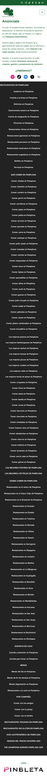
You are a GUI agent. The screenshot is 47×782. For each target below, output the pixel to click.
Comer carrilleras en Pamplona (23, 204)
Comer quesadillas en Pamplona (23, 278)
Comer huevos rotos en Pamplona (23, 428)
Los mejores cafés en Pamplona (23, 371)
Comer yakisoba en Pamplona (23, 312)
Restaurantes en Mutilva (23, 563)
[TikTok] (29, 3)
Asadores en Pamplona (24, 91)
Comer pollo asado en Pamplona (23, 244)
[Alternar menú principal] (42, 12)
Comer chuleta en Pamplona (23, 181)
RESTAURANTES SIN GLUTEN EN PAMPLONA (23, 728)
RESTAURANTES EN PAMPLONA (14, 85)
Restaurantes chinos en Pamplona (23, 129)
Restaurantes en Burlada (23, 525)
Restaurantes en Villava (23, 531)
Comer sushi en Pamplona (23, 289)
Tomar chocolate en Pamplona (23, 416)
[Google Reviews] (39, 3)
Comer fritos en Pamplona (23, 388)
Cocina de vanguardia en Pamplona (23, 117)
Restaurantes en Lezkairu (23, 557)
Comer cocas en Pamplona (23, 405)
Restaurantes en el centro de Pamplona (23, 487)
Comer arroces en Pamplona (23, 221)
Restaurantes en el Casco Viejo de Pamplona (23, 493)
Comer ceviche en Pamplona (23, 255)
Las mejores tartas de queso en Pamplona (23, 377)
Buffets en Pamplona (23, 161)
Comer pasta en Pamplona (23, 394)
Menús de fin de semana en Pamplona (23, 678)
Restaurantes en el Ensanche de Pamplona (23, 500)
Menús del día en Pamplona (23, 672)
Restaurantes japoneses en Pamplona (23, 136)
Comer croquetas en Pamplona (23, 382)
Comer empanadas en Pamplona (23, 261)
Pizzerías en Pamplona (23, 123)
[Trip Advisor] (43, 3)
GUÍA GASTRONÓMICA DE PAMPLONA (24, 735)
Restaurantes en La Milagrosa (23, 569)
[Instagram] (26, 3)
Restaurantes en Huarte (23, 538)
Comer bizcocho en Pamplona (23, 411)
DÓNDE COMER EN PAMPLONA (23, 481)
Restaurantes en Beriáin (23, 595)
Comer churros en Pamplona (23, 439)
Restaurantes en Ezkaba (23, 512)
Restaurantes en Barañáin (23, 582)
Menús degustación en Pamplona (23, 684)
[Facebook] (33, 3)
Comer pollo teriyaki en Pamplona (23, 300)
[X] (32, 77)
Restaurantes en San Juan (23, 614)
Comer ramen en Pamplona (23, 318)
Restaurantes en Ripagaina (23, 550)
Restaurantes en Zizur (23, 588)
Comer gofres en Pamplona (23, 462)
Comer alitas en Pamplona (23, 283)
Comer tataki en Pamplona (23, 306)
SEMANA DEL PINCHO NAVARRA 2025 (23, 741)
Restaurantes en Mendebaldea (23, 601)
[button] (22, 2)
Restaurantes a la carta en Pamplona (23, 690)
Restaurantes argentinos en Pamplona (23, 155)
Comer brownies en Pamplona (23, 451)
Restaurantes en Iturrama (23, 607)
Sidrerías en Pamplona (23, 104)
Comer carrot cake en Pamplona (23, 456)
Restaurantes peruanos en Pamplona (23, 142)
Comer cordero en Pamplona (23, 192)
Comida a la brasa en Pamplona (23, 98)
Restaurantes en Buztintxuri (23, 633)
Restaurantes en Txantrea (23, 519)
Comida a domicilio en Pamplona (23, 653)
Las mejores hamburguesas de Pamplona (23, 343)
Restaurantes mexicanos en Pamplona (23, 148)
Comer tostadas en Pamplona (23, 249)
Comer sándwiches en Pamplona (23, 434)
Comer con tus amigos (23, 703)
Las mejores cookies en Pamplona (23, 365)
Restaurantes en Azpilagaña (23, 576)
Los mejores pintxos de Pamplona (23, 337)
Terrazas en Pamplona (23, 167)
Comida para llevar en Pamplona (23, 659)
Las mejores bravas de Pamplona (23, 354)
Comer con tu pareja (23, 709)
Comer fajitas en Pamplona (23, 272)
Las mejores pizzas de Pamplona (23, 360)
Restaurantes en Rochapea (23, 639)
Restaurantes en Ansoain (23, 506)
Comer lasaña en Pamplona (23, 399)
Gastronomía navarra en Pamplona (23, 110)
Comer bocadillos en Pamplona (23, 329)
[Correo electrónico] (39, 77)
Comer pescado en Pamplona (23, 227)
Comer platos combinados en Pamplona (23, 323)
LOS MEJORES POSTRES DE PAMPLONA (23, 468)
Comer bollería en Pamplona (23, 445)
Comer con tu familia (23, 716)
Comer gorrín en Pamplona (23, 198)
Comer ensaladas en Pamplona (23, 422)
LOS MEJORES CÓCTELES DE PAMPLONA (23, 473)
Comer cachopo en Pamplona (23, 238)
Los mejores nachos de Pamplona (23, 348)
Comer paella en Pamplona (23, 215)
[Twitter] (36, 3)
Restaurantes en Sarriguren (24, 544)
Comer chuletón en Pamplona (23, 187)
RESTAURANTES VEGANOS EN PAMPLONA (23, 722)
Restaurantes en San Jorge (23, 620)
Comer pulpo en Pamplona (23, 210)
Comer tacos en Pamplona (23, 266)
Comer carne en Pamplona (23, 232)
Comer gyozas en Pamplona (23, 295)
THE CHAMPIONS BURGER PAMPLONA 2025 (23, 747)
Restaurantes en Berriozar (23, 626)
